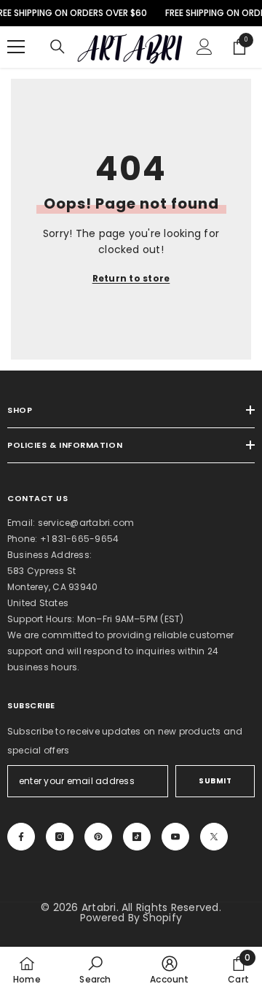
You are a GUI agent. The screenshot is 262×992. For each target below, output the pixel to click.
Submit (215, 780)
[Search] (57, 46)
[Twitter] (214, 836)
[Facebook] (21, 836)
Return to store (131, 278)
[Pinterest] (98, 836)
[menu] (16, 46)
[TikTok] (137, 836)
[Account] (204, 47)
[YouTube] (175, 836)
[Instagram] (60, 836)
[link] (95, 969)
